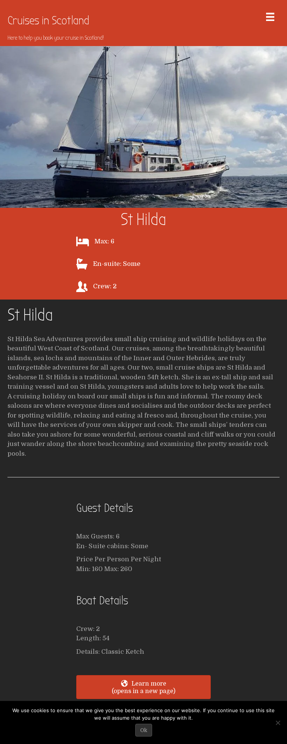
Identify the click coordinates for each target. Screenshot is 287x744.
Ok (143, 730)
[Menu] (270, 16)
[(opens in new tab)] (143, 126)
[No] (277, 722)
